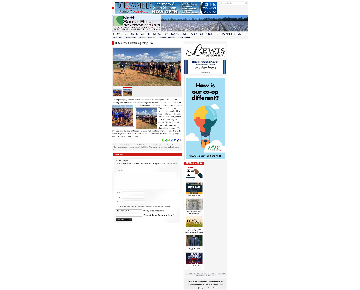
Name (119, 192)
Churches (209, 34)
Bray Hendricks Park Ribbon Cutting (194, 212)
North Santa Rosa (125, 145)
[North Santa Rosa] (180, 31)
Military (190, 34)
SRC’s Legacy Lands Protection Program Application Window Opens (194, 231)
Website (119, 202)
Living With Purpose (166, 38)
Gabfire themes (213, 288)
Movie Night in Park (194, 195)
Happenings (230, 34)
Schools (172, 34)
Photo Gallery (184, 38)
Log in (196, 288)
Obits (145, 34)
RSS (221, 284)
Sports (131, 34)
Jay (161, 145)
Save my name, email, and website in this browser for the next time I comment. (145, 206)
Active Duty (118, 38)
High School (155, 145)
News (157, 34)
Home (117, 34)
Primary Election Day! (194, 180)
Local (164, 145)
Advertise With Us (147, 38)
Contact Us (131, 38)
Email (119, 197)
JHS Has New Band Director (194, 249)
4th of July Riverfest (194, 266)
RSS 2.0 (145, 147)
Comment (120, 170)
